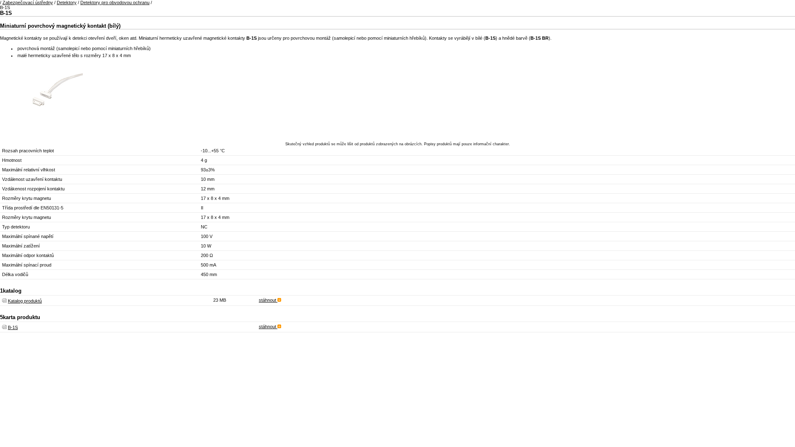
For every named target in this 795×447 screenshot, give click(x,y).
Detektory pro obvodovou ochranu (114, 2)
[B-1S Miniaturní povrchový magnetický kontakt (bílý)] (41, 132)
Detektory (67, 2)
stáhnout (268, 300)
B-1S (13, 327)
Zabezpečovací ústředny (27, 2)
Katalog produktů (25, 300)
